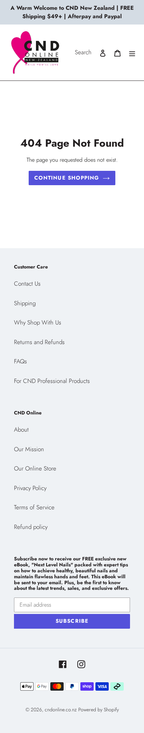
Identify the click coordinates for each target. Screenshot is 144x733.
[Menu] (132, 52)
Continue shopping (66, 178)
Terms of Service (34, 507)
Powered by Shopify (98, 709)
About (21, 429)
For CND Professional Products (52, 381)
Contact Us (27, 283)
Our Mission (29, 449)
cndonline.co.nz (61, 709)
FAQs (20, 361)
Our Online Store (35, 468)
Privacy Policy (30, 488)
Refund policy (31, 527)
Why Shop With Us (37, 322)
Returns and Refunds (39, 342)
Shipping (25, 303)
